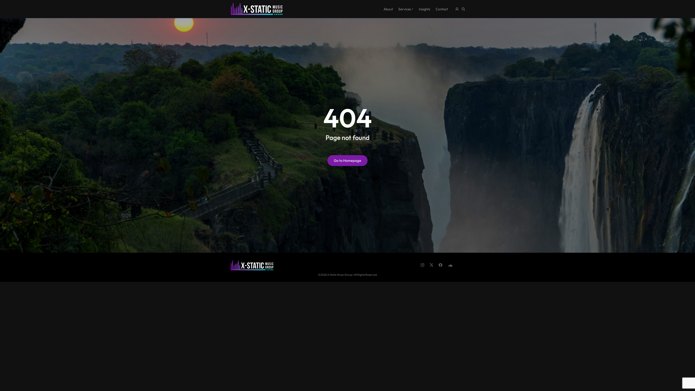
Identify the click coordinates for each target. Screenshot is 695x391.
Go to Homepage (347, 160)
